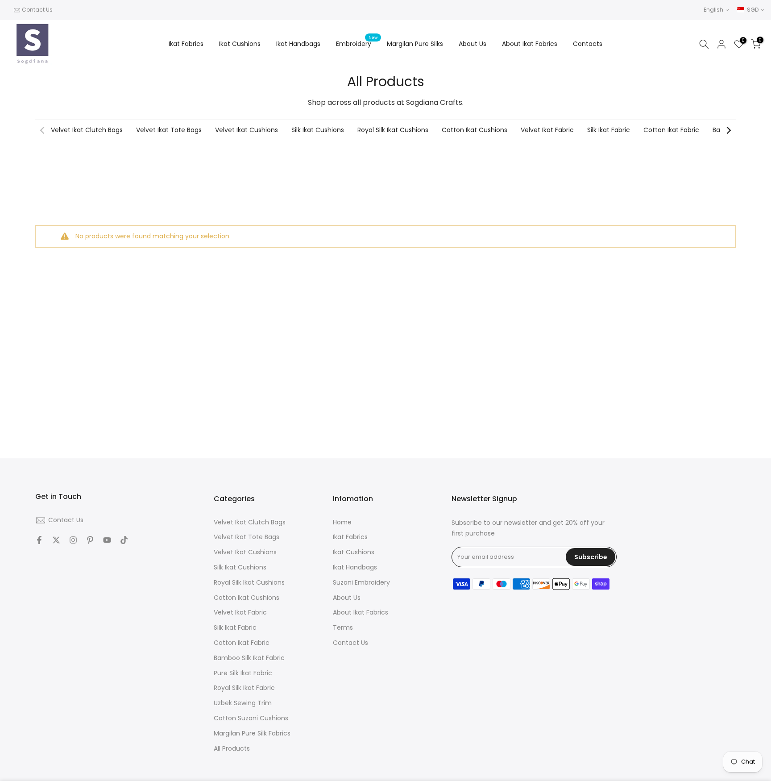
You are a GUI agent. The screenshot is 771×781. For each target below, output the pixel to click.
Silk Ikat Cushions (317, 129)
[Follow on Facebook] (39, 540)
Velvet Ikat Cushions (246, 129)
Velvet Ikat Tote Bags (169, 129)
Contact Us (37, 9)
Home (342, 522)
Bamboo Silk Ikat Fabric (249, 658)
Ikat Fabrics (186, 43)
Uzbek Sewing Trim (243, 703)
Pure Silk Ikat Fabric (243, 673)
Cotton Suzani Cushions (251, 718)
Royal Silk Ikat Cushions (392, 129)
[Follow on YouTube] (107, 540)
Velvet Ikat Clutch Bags (87, 129)
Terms (343, 628)
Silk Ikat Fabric (608, 129)
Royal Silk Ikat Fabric (244, 688)
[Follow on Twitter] (56, 540)
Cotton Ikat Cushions (474, 129)
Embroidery (357, 43)
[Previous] (42, 130)
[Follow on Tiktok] (124, 540)
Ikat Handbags (298, 43)
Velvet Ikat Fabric (547, 129)
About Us (472, 43)
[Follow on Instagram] (73, 540)
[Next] (728, 130)
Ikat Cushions (240, 43)
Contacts (587, 43)
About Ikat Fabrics (529, 43)
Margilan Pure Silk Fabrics (252, 733)
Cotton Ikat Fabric (671, 129)
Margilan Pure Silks (415, 43)
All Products (232, 748)
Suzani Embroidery (361, 582)
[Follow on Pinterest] (90, 540)
